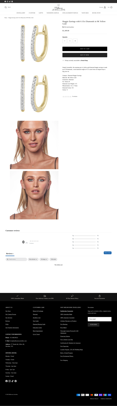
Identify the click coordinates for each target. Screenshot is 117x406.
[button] (85, 236)
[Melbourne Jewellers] (58, 7)
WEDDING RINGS (53, 13)
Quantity (64, 37)
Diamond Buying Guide (39, 324)
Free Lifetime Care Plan (66, 339)
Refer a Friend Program (66, 353)
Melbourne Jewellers (13, 394)
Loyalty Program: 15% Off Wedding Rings (71, 349)
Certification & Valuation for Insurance (70, 343)
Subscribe (93, 324)
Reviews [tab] (10, 254)
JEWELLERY (20, 13)
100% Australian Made (66, 314)
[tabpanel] (58, 271)
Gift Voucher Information (12, 327)
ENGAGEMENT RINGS (70, 13)
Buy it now (84, 55)
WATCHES (85, 13)
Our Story (8, 311)
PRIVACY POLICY (94, 398)
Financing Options (65, 336)
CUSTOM (32, 13)
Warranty (35, 314)
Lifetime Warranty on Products (68, 321)
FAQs (6, 324)
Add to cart (85, 49)
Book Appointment (38, 331)
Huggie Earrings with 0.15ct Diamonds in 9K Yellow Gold (21, 17)
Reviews (7, 321)
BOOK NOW (96, 13)
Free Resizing (63, 324)
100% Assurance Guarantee (67, 317)
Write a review (107, 252)
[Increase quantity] (75, 41)
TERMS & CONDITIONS (106, 398)
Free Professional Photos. (66, 356)
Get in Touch (36, 334)
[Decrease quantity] (64, 41)
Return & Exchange (38, 311)
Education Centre (37, 327)
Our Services (8, 317)
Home (6, 17)
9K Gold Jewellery (69, 27)
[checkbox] (53, 259)
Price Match (63, 327)
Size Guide (36, 321)
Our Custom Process (10, 314)
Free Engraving (64, 346)
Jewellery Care (36, 317)
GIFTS (41, 13)
